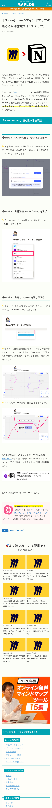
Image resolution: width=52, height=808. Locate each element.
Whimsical (7, 458)
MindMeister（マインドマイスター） (29, 513)
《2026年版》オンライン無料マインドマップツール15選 (26, 9)
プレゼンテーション (14, 748)
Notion (20, 530)
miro (6, 530)
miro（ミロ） (20, 92)
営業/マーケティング (14, 745)
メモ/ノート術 (12, 779)
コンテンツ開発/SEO (14, 762)
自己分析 (9, 803)
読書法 (8, 776)
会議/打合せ (11, 752)
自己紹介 (9, 806)
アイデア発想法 (12, 789)
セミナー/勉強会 (12, 786)
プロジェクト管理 (13, 755)
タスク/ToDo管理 (13, 759)
